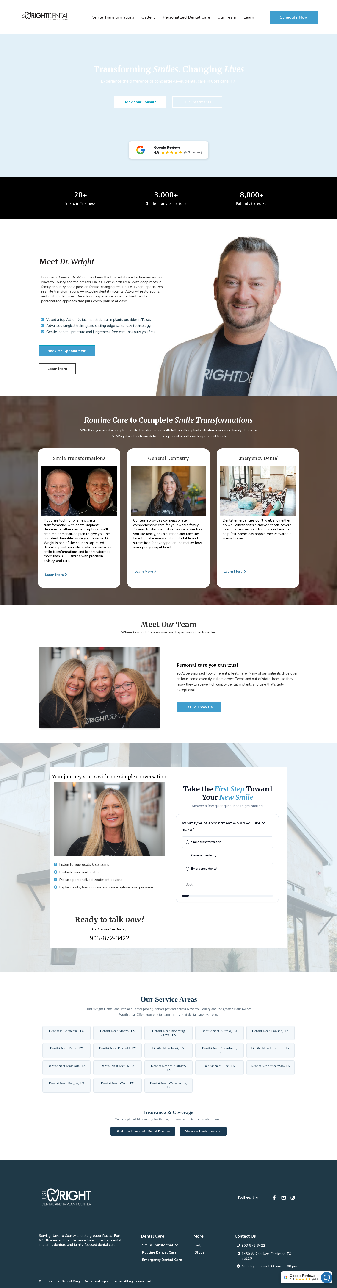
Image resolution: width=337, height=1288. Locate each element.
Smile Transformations (113, 17)
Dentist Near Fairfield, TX (117, 1048)
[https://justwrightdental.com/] (45, 16)
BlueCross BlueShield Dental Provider (143, 1131)
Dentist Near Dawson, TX (270, 1031)
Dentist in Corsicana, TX (66, 1031)
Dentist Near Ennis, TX (66, 1048)
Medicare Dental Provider (203, 1131)
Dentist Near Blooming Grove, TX (168, 1033)
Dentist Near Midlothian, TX (168, 1067)
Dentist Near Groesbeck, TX (219, 1050)
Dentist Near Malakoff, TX (66, 1066)
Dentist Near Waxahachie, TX (168, 1085)
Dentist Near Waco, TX (117, 1083)
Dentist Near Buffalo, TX (220, 1031)
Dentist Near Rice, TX (219, 1066)
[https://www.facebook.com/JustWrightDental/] (275, 1198)
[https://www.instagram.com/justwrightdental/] (293, 1198)
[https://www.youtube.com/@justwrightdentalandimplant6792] (284, 1198)
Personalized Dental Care (186, 17)
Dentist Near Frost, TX (168, 1048)
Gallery (148, 17)
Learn (248, 17)
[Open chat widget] (326, 1277)
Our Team (227, 17)
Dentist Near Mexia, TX (117, 1066)
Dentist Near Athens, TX (117, 1031)
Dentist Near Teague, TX (66, 1083)
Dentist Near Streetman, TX (270, 1066)
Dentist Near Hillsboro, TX (270, 1048)
